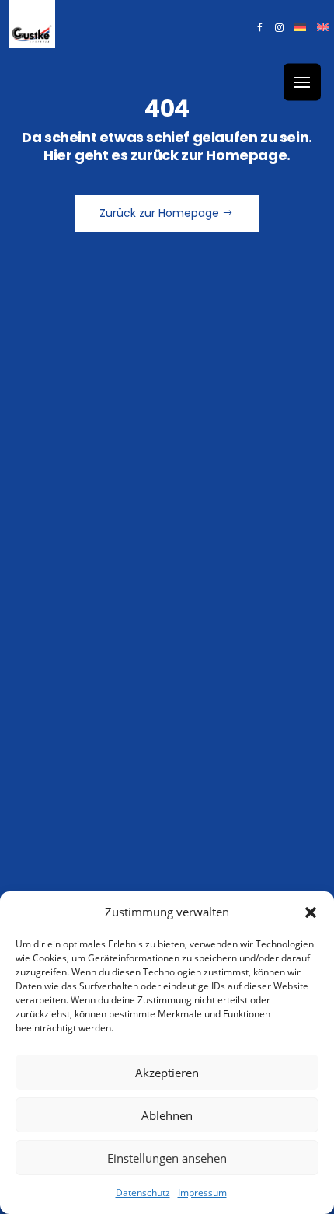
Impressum (202, 1192)
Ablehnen (167, 1115)
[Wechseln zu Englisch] (323, 30)
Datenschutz (143, 1192)
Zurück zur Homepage (159, 213)
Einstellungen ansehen (167, 1158)
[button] (310, 912)
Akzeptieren (167, 1072)
